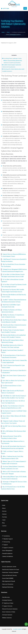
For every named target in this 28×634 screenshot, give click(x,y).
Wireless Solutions (7, 618)
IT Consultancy (6, 536)
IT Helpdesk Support (7, 539)
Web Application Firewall (8, 581)
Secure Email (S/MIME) (7, 578)
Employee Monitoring (7, 587)
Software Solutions (7, 615)
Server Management (7, 551)
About (4, 508)
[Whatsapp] (26, 624)
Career (4, 520)
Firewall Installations (7, 554)
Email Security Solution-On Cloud (10, 570)
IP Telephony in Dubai (7, 603)
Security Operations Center (9, 567)
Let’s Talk (6, 8)
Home (3, 32)
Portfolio (4, 517)
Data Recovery (6, 597)
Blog (8, 32)
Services (4, 511)
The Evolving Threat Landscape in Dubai (11, 58)
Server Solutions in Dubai (8, 612)
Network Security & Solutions (10, 609)
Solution (4, 514)
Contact (4, 526)
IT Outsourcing (6, 542)
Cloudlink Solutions (17, 629)
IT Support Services (7, 606)
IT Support (5, 545)
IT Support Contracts (7, 548)
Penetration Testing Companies (10, 572)
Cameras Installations (7, 556)
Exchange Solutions (7, 600)
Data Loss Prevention (7, 584)
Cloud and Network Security (9, 575)
